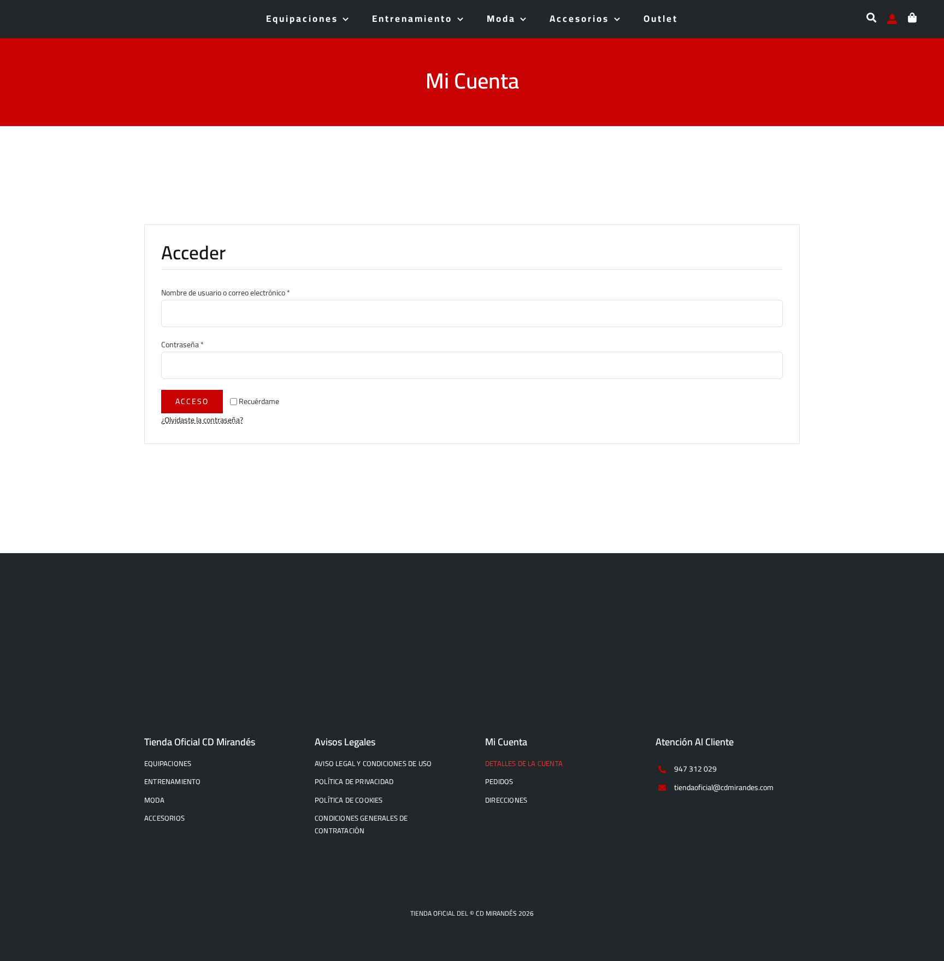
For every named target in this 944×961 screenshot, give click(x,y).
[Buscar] (871, 23)
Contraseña (182, 344)
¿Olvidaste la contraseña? (202, 420)
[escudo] (38, 15)
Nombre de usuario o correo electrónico (225, 293)
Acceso (192, 401)
